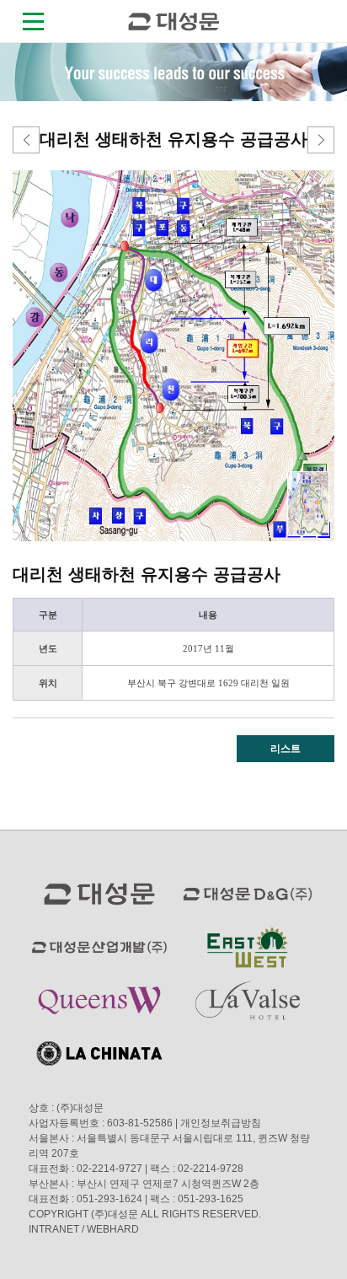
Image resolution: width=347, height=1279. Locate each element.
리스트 (285, 749)
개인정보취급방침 (220, 1123)
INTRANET (54, 1229)
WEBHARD (113, 1229)
